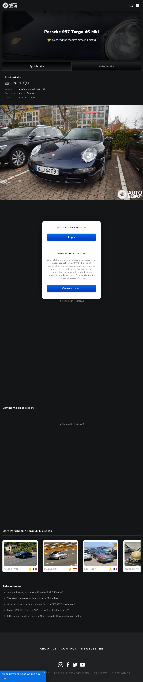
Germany (31, 93)
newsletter (92, 649)
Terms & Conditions (71, 673)
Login (71, 237)
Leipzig (21, 93)
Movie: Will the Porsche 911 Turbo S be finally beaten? (38, 610)
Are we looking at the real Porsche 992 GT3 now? (35, 592)
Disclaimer (121, 673)
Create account (71, 288)
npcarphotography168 (29, 89)
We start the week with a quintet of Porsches (32, 598)
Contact (69, 649)
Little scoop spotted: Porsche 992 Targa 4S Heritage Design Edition (44, 616)
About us (48, 649)
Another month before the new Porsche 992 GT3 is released (41, 604)
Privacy (100, 673)
